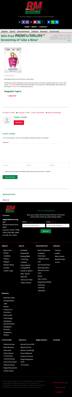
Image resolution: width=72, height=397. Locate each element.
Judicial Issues (9, 359)
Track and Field (26, 280)
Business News (9, 298)
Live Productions (44, 265)
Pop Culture (42, 279)
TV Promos (25, 365)
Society (6, 268)
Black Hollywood (44, 250)
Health (57, 253)
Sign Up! (46, 231)
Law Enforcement (10, 362)
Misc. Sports (25, 274)
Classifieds (59, 392)
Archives (32, 35)
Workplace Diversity (8, 328)
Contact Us (59, 387)
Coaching (24, 259)
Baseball (24, 250)
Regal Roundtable (44, 282)
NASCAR (24, 277)
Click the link (15, 86)
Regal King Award (10, 368)
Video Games (26, 283)
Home (54, 383)
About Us (41, 35)
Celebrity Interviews (41, 254)
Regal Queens (21, 35)
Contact (6, 215)
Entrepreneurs (9, 301)
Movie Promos (26, 347)
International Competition (25, 266)
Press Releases (26, 353)
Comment (6, 142)
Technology (8, 318)
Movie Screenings (54, 113)
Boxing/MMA (25, 256)
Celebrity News (43, 259)
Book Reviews (9, 347)
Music (40, 276)
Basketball (25, 253)
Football (24, 262)
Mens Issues (59, 256)
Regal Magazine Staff (27, 360)
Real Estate (8, 315)
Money (6, 307)
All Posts (18, 122)
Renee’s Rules (9, 265)
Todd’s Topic (8, 271)
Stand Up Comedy (41, 286)
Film (39, 262)
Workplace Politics (8, 333)
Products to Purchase (8, 311)
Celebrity (7, 256)
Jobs (5, 304)
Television (41, 291)
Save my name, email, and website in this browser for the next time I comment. (28, 171)
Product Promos (27, 356)
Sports (12, 31)
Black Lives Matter (8, 251)
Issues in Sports (27, 271)
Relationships (60, 259)
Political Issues (9, 344)
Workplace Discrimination (9, 322)
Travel (57, 262)
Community (54, 31)
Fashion (58, 250)
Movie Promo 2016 (27, 344)
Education (7, 350)
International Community (8, 354)
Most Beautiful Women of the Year (43, 270)
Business (43, 31)
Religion (6, 262)
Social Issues (9, 371)
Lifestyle (34, 31)
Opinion (4, 31)
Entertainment (23, 31)
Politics (6, 259)
